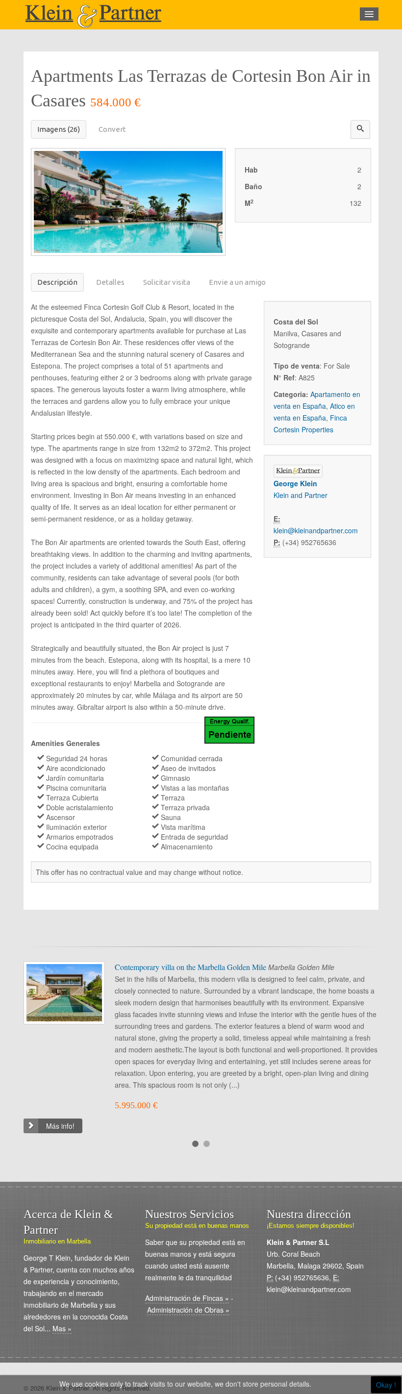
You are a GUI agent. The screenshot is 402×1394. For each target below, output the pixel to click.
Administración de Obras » (188, 1310)
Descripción (57, 282)
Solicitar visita (166, 282)
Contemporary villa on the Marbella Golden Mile (191, 967)
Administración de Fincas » (187, 1298)
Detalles (110, 282)
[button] (360, 129)
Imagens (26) (58, 129)
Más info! (60, 1126)
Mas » (62, 1328)
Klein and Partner (300, 495)
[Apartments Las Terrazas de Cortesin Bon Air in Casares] (128, 201)
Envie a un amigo (237, 282)
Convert (112, 129)
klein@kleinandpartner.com (316, 530)
